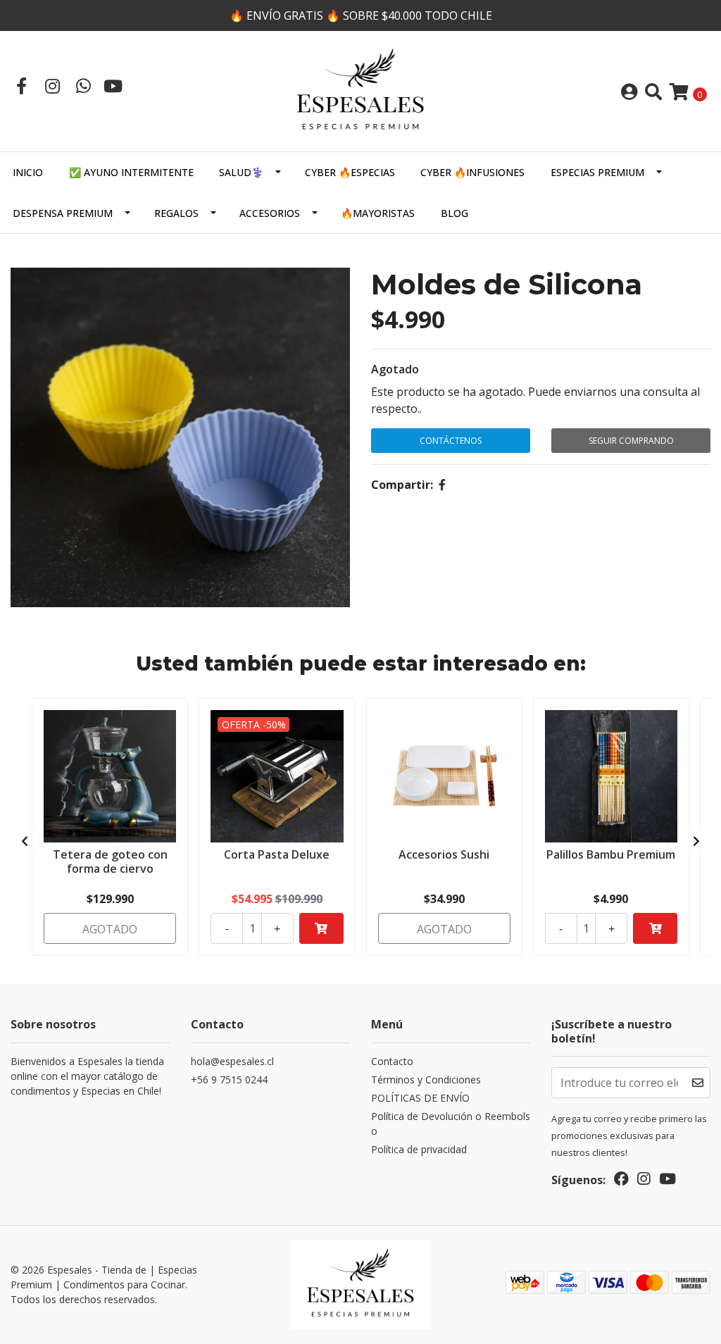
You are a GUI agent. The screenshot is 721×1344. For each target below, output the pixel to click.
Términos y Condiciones (426, 1079)
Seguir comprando (631, 441)
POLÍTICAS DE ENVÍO (420, 1098)
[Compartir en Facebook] (442, 484)
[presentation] (25, 841)
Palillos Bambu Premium (610, 854)
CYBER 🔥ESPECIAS (350, 172)
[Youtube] (113, 85)
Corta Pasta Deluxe (277, 854)
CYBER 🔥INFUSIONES (472, 172)
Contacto (392, 1061)
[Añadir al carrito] (321, 928)
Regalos (176, 213)
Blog (454, 213)
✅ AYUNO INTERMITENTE (131, 172)
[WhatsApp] (83, 85)
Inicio (28, 172)
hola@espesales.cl (232, 1061)
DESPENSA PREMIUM (63, 213)
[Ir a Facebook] (21, 85)
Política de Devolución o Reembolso (450, 1123)
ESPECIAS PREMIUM (597, 172)
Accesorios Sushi (444, 854)
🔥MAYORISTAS (378, 213)
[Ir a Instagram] (52, 85)
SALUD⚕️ (241, 172)
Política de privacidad (419, 1149)
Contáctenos (451, 441)
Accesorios (269, 213)
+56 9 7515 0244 (229, 1079)
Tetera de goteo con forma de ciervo (110, 861)
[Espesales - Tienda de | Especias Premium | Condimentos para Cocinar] (360, 90)
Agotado (395, 369)
